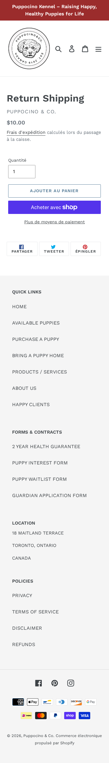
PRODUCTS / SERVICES (39, 372)
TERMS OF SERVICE (35, 612)
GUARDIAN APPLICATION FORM (49, 495)
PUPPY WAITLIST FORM (39, 479)
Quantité (17, 160)
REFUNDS (23, 644)
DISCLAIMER (27, 628)
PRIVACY (22, 595)
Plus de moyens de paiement (54, 221)
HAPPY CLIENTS (31, 404)
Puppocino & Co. (38, 735)
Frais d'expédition (26, 132)
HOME (19, 306)
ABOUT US (24, 388)
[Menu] (98, 48)
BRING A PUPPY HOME (38, 355)
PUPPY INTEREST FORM (40, 463)
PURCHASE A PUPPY (35, 339)
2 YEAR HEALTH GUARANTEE (46, 446)
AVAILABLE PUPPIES (36, 323)
